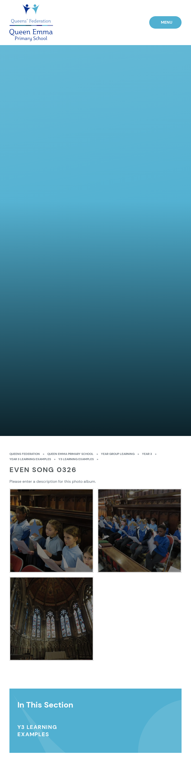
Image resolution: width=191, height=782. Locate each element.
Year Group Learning (118, 454)
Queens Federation (24, 454)
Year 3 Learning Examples (30, 459)
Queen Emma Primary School (70, 454)
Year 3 (147, 454)
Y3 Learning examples (76, 459)
